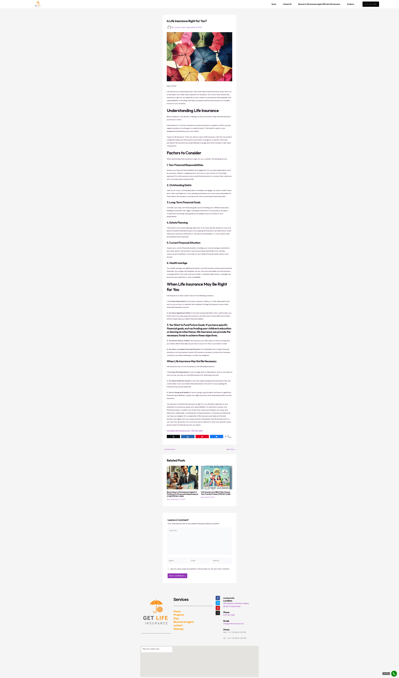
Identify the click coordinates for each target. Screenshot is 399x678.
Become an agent (183, 622)
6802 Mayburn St (229, 603)
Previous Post (169, 449)
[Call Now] (394, 673)
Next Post (231, 449)
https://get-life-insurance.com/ (178, 431)
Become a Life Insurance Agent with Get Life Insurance (319, 4)
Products (350, 4)
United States (235, 606)
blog (168, 499)
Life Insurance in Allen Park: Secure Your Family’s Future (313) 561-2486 (215, 493)
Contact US (287, 4)
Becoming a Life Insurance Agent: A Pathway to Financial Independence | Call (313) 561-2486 (182, 494)
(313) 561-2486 (197, 431)
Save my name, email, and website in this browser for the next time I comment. (200, 569)
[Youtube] (218, 608)
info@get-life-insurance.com (233, 624)
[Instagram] (218, 613)
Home (274, 4)
